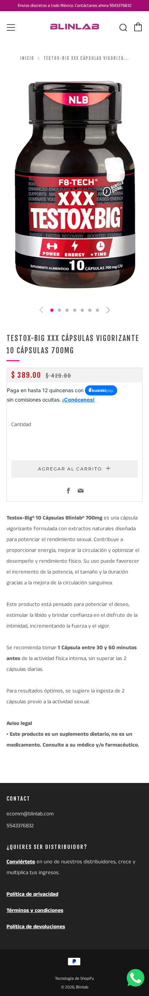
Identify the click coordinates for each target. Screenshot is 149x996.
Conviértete (21, 862)
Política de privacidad (32, 894)
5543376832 (20, 825)
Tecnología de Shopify (74, 978)
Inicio (27, 58)
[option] (74, 185)
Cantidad (21, 424)
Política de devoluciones (36, 926)
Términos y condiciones (35, 910)
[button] (52, 310)
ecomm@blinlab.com (30, 814)
